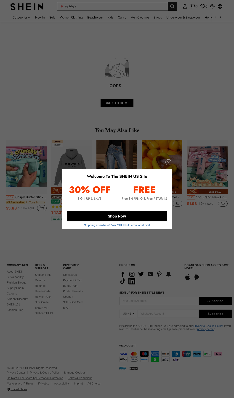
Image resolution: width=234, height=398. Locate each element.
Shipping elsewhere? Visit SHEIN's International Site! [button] (117, 225)
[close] (168, 162)
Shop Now (117, 216)
